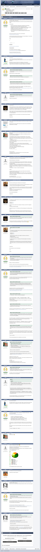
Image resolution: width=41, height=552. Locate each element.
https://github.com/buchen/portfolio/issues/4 (20, 309)
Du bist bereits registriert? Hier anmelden (27, 4)
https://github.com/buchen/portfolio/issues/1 (15, 266)
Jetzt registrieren (36, 4)
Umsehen (3, 4)
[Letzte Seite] (12, 16)
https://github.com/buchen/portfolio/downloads (15, 414)
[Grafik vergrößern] (14, 434)
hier (13, 202)
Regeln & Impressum (10, 4)
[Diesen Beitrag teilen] (32, 18)
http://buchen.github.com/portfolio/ (14, 34)
